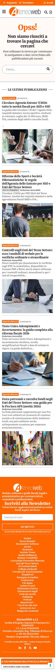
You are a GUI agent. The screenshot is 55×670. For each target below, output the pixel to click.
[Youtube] (35, 647)
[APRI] (4, 11)
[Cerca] (48, 69)
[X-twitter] (30, 647)
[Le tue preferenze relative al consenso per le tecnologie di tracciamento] (50, 665)
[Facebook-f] (25, 647)
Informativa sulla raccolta (16, 666)
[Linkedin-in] (19, 647)
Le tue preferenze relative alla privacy (25, 661)
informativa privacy (42, 532)
